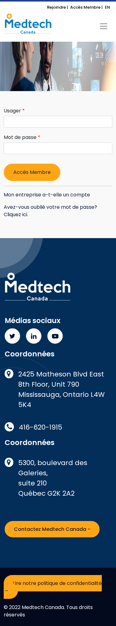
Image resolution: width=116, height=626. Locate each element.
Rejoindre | (57, 7)
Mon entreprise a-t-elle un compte (47, 194)
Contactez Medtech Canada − (52, 529)
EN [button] (107, 7)
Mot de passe (20, 137)
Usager (12, 110)
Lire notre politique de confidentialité (53, 586)
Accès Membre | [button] (86, 7)
